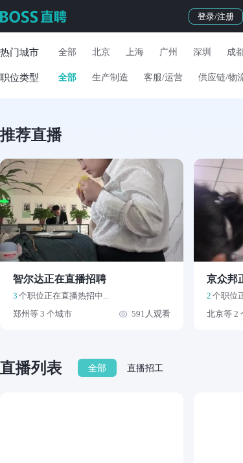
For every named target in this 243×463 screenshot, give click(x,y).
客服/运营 (163, 77)
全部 (67, 52)
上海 (135, 52)
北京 (101, 52)
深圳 (202, 52)
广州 (168, 52)
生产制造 (110, 77)
